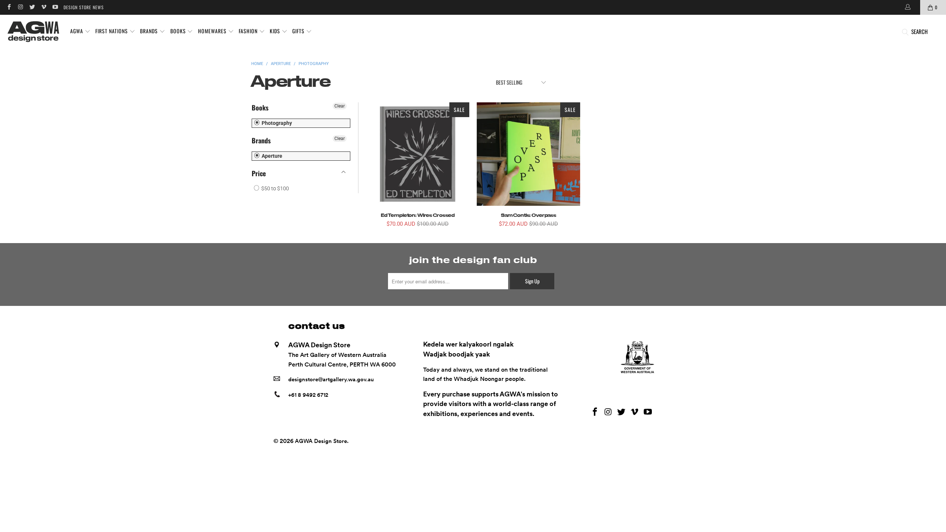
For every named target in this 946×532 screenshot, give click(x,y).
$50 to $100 (274, 188)
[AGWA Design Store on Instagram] (20, 7)
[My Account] (907, 7)
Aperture (271, 156)
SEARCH (919, 31)
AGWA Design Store (321, 441)
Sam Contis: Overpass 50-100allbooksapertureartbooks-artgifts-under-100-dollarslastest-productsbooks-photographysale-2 (528, 154)
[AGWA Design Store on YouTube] (55, 7)
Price (259, 173)
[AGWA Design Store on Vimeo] (43, 7)
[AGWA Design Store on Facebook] (9, 7)
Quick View (417, 171)
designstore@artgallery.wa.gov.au (331, 379)
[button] (80, 31)
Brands (261, 140)
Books (260, 107)
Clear (339, 106)
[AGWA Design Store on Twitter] (32, 7)
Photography (276, 123)
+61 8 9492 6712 (308, 395)
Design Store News (84, 7)
